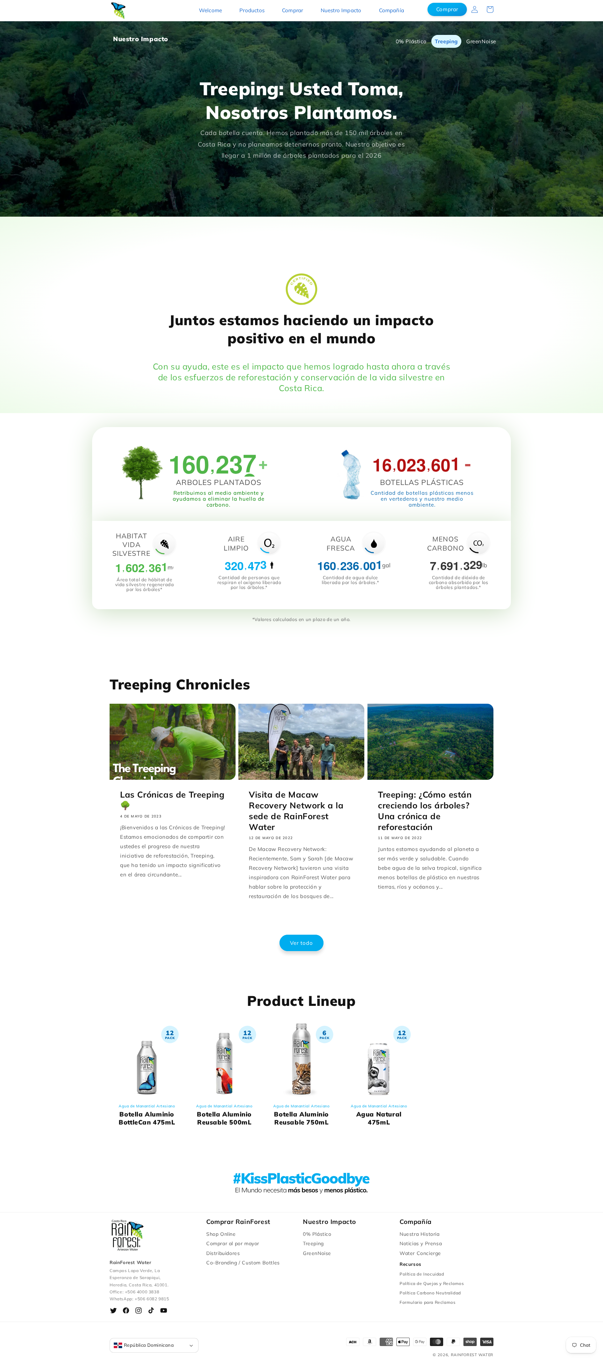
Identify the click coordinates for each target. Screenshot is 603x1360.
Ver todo (301, 943)
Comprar (292, 10)
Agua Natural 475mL (379, 1115)
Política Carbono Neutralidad (430, 1292)
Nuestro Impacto (341, 10)
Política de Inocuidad (422, 1274)
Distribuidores (223, 1253)
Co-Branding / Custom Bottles (243, 1263)
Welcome (210, 10)
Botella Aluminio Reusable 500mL (224, 1115)
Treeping (446, 41)
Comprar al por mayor (232, 1243)
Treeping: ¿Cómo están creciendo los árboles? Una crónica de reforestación (425, 810)
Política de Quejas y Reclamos (432, 1283)
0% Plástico (411, 41)
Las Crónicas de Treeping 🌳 (172, 799)
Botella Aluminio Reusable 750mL (301, 1115)
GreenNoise (481, 41)
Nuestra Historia (420, 1234)
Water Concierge (420, 1253)
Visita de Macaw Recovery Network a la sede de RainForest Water (296, 810)
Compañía (391, 10)
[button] (490, 9)
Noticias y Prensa (421, 1243)
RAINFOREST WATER (472, 1354)
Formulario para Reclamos (427, 1302)
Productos (252, 10)
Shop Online (221, 1234)
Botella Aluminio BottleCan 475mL (147, 1115)
